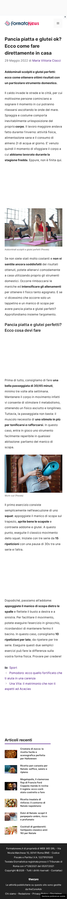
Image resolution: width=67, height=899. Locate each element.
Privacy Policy (40, 893)
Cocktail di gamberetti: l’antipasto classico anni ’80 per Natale (33, 830)
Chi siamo (10, 893)
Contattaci (56, 870)
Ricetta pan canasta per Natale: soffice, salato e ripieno (34, 769)
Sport (13, 667)
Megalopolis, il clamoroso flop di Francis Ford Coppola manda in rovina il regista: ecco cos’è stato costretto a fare (34, 786)
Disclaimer (56, 893)
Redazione (24, 893)
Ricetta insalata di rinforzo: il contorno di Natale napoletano (32, 802)
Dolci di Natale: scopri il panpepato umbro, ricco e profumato (33, 816)
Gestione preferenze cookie (53, 896)
